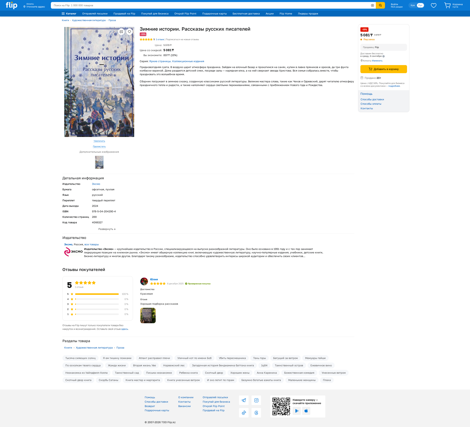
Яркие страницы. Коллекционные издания (176, 61)
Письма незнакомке (159, 372)
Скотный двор (214, 372)
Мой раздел (397, 7)
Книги (65, 20)
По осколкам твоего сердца (83, 365)
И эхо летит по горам (220, 380)
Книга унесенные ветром (183, 380)
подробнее (394, 85)
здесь (124, 328)
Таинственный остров (289, 365)
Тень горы (259, 358)
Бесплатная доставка (246, 13)
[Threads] (256, 412)
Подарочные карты (214, 13)
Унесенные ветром (334, 372)
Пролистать (99, 146)
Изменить (377, 60)
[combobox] (213, 5)
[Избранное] (433, 5)
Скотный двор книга (78, 380)
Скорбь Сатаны (108, 380)
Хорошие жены (240, 372)
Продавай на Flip (124, 13)
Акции (270, 13)
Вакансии (184, 406)
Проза (112, 20)
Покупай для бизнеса (155, 13)
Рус (420, 5)
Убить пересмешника (232, 358)
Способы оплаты (371, 103)
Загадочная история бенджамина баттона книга (223, 365)
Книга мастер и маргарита (143, 380)
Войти (394, 4)
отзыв (160, 39)
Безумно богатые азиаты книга (261, 380)
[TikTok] (244, 412)
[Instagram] (256, 400)
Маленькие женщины (302, 380)
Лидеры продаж (308, 13)
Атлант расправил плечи (154, 358)
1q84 (264, 365)
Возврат (150, 406)
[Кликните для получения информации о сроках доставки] (383, 56)
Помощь (150, 397)
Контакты (367, 108)
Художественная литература (89, 20)
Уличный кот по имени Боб (194, 358)
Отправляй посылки (95, 13)
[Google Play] (297, 411)
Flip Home (286, 13)
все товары (91, 244)
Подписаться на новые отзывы (182, 39)
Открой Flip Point (185, 13)
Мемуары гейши (315, 358)
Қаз (413, 5)
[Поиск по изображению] (372, 5)
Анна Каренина (267, 372)
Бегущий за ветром (285, 358)
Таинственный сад (127, 372)
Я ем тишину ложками (117, 358)
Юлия (154, 279)
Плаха (327, 380)
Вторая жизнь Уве (144, 365)
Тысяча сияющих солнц (80, 358)
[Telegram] (244, 400)
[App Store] (306, 411)
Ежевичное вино (321, 365)
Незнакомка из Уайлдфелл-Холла (86, 372)
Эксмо (96, 183)
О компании (186, 397)
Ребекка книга (188, 372)
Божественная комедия (299, 372)
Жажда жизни (117, 365)
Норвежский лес (174, 365)
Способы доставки (372, 99)
